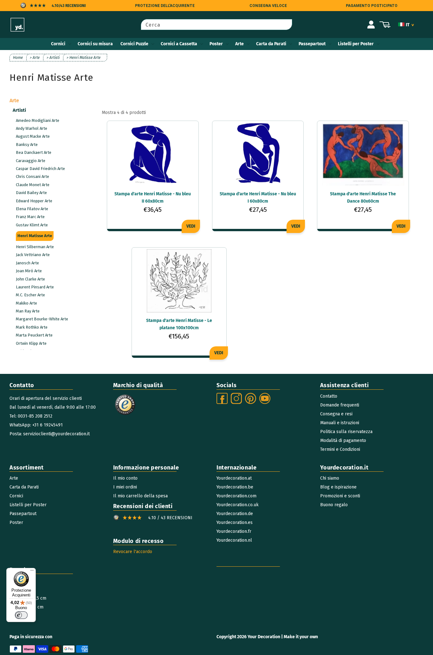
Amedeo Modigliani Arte (37, 120)
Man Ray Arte (28, 311)
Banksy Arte (27, 144)
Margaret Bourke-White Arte (42, 319)
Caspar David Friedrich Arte (40, 168)
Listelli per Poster (356, 44)
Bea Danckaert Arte (33, 152)
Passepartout (312, 44)
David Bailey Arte (31, 192)
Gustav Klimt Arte (32, 225)
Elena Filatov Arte (32, 208)
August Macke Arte (33, 136)
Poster (216, 44)
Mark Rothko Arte (32, 327)
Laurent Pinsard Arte (35, 287)
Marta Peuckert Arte (34, 335)
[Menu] (32, 572)
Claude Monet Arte (32, 184)
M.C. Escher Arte (30, 295)
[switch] (21, 615)
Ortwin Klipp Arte (31, 343)
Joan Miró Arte (29, 270)
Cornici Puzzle (134, 44)
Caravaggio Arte (30, 160)
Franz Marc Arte (30, 216)
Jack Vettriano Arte (33, 254)
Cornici (58, 44)
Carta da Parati (271, 44)
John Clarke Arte (30, 279)
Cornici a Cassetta (179, 44)
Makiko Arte (26, 303)
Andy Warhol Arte (31, 128)
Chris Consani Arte (32, 176)
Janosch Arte (27, 263)
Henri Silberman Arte (35, 246)
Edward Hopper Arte (34, 200)
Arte (239, 44)
